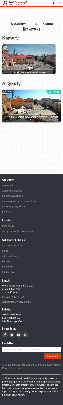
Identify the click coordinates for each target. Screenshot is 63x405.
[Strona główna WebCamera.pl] (15, 3)
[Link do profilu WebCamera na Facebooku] (5, 335)
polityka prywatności (12, 195)
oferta (5, 250)
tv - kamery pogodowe (13, 206)
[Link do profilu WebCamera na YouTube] (19, 335)
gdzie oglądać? (10, 256)
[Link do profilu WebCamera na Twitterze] (12, 335)
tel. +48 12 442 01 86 (13, 297)
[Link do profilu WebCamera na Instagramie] (25, 335)
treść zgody (8, 226)
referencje (7, 266)
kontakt (6, 261)
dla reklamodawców (12, 245)
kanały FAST (9, 271)
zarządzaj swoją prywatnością (17, 231)
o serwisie (7, 185)
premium (6, 211)
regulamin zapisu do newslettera (19, 201)
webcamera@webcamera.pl (16, 301)
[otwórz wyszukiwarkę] (53, 3)
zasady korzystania (12, 190)
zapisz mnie (52, 355)
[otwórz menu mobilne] (60, 3)
